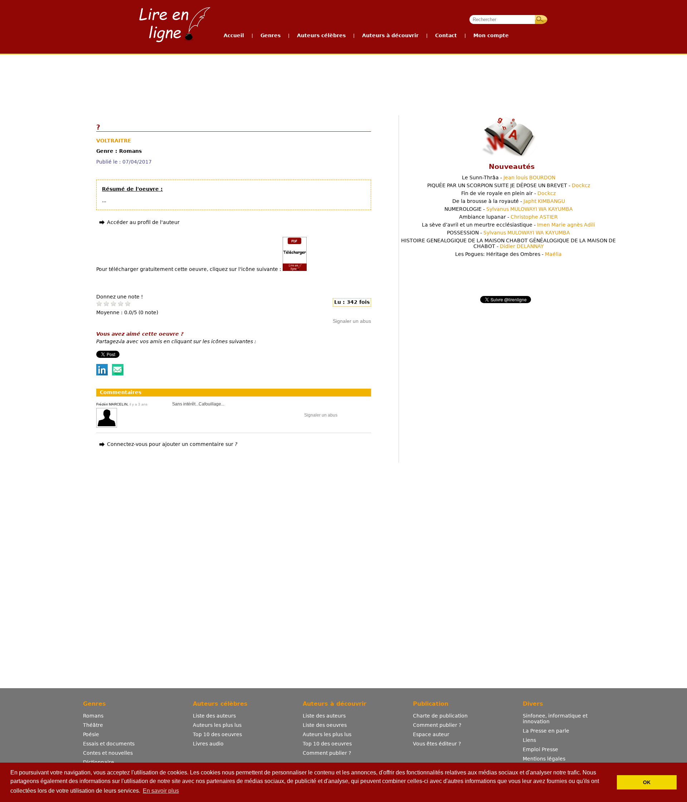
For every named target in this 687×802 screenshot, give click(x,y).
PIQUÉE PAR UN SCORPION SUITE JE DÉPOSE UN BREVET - (508, 185)
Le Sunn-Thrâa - (508, 177)
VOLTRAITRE (113, 141)
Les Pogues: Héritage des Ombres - (508, 254)
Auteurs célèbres (321, 35)
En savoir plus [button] (161, 791)
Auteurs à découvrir (390, 35)
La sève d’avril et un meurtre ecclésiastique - (508, 225)
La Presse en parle (546, 731)
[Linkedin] (102, 373)
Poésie (91, 734)
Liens (529, 740)
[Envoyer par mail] (117, 373)
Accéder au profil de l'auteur (143, 222)
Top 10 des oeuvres (217, 734)
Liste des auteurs (214, 716)
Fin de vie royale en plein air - (508, 193)
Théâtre (93, 725)
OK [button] (647, 782)
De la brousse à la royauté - (508, 201)
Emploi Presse (540, 749)
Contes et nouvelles (108, 753)
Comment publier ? (327, 753)
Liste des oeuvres (325, 725)
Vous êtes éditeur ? (437, 744)
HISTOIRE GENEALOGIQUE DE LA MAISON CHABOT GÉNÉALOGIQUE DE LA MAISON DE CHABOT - (508, 243)
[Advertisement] (343, 81)
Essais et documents (109, 744)
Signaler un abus (352, 321)
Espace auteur (431, 734)
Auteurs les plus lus (217, 725)
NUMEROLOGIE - (508, 209)
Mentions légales (544, 759)
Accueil (234, 35)
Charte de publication (440, 716)
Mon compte (491, 35)
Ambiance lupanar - (508, 217)
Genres (270, 35)
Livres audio (208, 744)
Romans (93, 716)
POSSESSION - (508, 232)
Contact (446, 35)
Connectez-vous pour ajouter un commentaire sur (172, 444)
